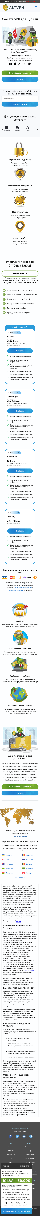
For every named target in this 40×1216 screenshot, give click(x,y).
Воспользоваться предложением (16, 1211)
